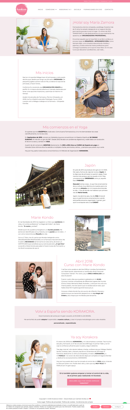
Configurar (118, 406)
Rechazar (106, 406)
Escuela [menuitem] (77, 9)
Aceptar (95, 406)
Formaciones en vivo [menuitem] (93, 9)
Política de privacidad (53, 402)
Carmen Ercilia (81, 399)
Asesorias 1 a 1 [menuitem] (65, 9)
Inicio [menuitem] (40, 9)
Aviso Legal (41, 402)
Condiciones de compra (84, 402)
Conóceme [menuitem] (50, 9)
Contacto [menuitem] (109, 9)
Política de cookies (68, 402)
